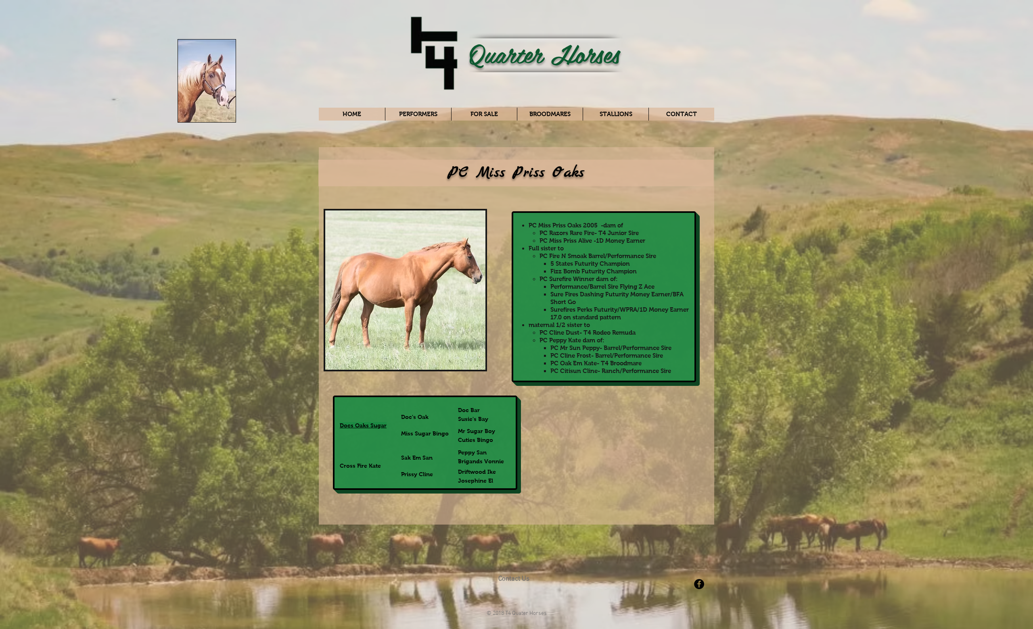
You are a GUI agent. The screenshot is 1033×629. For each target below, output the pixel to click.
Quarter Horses (544, 53)
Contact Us (513, 579)
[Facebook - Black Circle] (699, 584)
